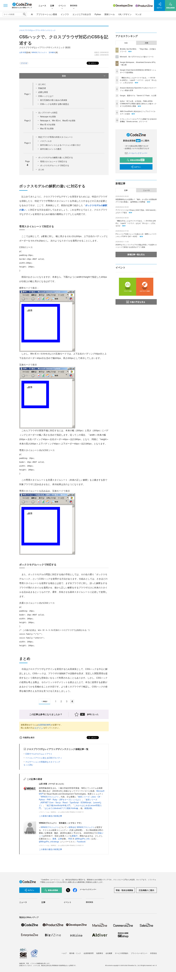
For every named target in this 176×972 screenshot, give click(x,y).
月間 (146, 43)
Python (98, 14)
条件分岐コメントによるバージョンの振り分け (60, 145)
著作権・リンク (75, 953)
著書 (54, 838)
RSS (70, 838)
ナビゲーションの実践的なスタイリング (42, 761)
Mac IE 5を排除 (47, 128)
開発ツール (110, 14)
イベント (62, 5)
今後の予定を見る (137, 302)
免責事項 (99, 953)
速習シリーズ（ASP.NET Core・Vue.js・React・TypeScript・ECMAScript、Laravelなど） (70, 802)
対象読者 (42, 88)
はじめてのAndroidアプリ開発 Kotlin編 (62, 808)
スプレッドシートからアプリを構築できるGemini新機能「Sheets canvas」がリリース (138, 120)
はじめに (42, 84)
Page (27, 94)
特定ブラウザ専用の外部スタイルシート (55, 137)
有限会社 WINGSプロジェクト (81, 827)
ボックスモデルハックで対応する (54, 165)
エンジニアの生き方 (81, 14)
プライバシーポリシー (139, 953)
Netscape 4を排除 (48, 116)
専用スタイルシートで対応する (53, 161)
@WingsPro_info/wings (49, 841)
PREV (45, 701)
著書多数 (88, 808)
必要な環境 (43, 92)
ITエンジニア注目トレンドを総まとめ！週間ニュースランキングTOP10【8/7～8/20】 (136, 235)
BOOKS (73, 5)
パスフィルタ (46, 141)
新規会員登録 (137, 160)
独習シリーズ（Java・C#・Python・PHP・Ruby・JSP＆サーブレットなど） (70, 798)
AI (32, 14)
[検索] (24, 14)
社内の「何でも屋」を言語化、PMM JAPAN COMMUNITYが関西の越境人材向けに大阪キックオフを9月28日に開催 (138, 103)
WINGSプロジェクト (50, 796)
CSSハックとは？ (46, 96)
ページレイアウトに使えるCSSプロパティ (43, 757)
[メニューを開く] (5, 5)
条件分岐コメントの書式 (50, 149)
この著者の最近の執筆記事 (50, 815)
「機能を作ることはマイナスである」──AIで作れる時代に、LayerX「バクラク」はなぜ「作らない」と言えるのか (138, 80)
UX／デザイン (125, 14)
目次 (64, 75)
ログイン (38, 727)
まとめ (41, 169)
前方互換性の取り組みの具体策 (53, 100)
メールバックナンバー (137, 153)
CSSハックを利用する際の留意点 (54, 104)
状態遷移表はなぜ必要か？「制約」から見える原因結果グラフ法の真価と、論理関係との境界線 (136, 200)
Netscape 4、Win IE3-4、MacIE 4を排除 (57, 120)
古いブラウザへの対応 (47, 112)
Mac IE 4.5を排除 (47, 124)
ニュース (42, 5)
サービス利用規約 (121, 953)
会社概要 (109, 953)
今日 (126, 43)
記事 (52, 5)
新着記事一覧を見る (136, 254)
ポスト (93, 63)
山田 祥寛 (22, 52)
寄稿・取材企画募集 (124, 890)
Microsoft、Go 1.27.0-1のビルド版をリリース (137, 56)
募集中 (75, 835)
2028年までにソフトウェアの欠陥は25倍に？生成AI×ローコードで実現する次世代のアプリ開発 (136, 245)
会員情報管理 (89, 953)
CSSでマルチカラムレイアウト (38, 753)
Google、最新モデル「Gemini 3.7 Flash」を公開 (138, 95)
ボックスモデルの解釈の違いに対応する (55, 157)
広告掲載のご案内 (146, 890)
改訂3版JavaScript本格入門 (58, 805)
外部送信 (153, 953)
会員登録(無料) (44, 724)
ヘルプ (64, 953)
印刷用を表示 (29, 737)
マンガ (138, 14)
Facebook (81, 841)
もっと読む (28, 764)
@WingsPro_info (82, 838)
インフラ (65, 14)
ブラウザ (24, 63)
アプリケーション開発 (46, 14)
